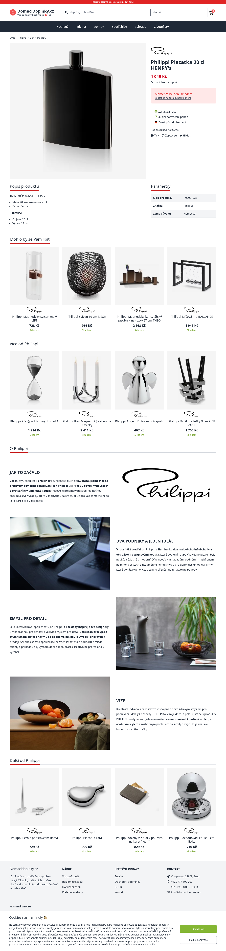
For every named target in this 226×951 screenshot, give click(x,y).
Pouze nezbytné (198, 940)
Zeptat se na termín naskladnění (173, 97)
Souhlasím (198, 929)
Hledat (157, 12)
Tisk (156, 135)
